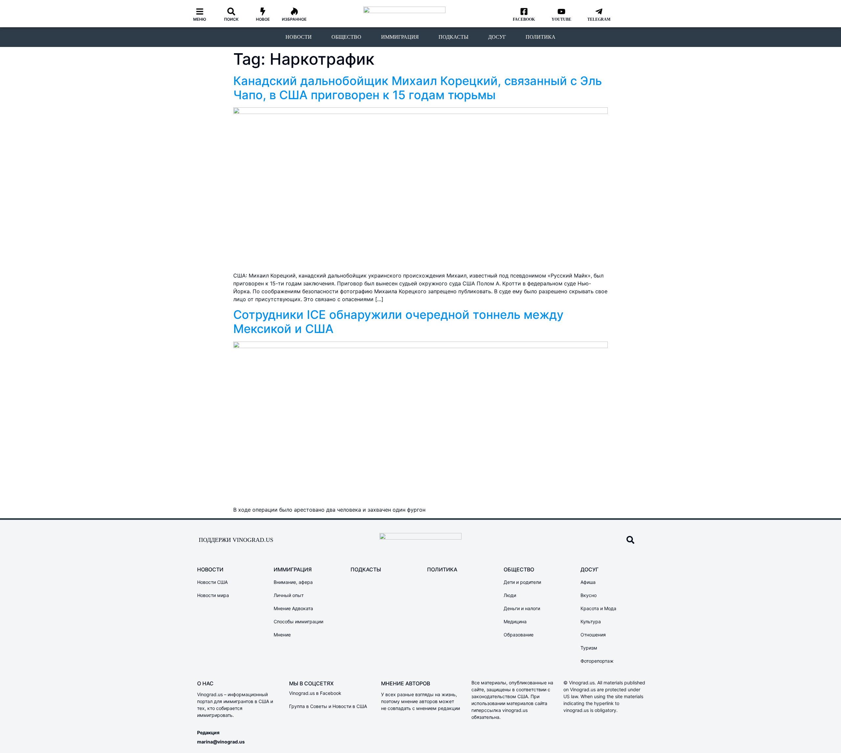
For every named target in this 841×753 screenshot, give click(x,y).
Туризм (588, 648)
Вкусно (588, 595)
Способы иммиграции (298, 621)
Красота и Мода (598, 608)
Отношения (593, 634)
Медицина (515, 621)
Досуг (497, 37)
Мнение (282, 634)
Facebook (524, 19)
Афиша (588, 582)
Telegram (598, 19)
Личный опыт (289, 595)
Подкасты (453, 37)
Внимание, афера (293, 582)
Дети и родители (522, 582)
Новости (298, 37)
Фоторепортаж (597, 661)
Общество (346, 37)
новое (263, 19)
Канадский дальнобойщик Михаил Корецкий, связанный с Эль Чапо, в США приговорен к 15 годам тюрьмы (417, 88)
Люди (510, 595)
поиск (231, 19)
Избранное (294, 19)
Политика (541, 37)
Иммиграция (400, 37)
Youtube (561, 19)
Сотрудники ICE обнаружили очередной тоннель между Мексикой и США (398, 321)
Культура (590, 621)
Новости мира (213, 595)
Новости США (212, 582)
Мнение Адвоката (293, 608)
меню (199, 19)
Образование (519, 634)
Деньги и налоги (522, 608)
